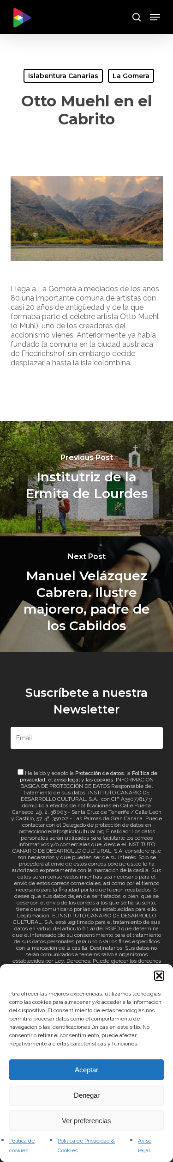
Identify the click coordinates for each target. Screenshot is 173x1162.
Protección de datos (99, 773)
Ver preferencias (86, 1121)
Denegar (87, 1095)
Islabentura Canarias (63, 76)
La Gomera (131, 76)
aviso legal (67, 779)
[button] (159, 975)
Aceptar (86, 1070)
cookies (103, 779)
